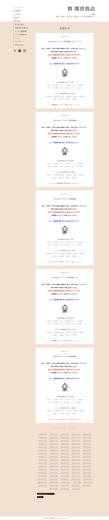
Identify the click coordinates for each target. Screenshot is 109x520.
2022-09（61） (65, 463)
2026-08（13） (43, 434)
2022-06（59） (43, 466)
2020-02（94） (77, 482)
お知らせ (18, 14)
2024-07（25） (43, 450)
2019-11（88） (54, 485)
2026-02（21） (54, 437)
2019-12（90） (43, 485)
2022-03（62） (76, 466)
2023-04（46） (43, 459)
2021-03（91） (43, 475)
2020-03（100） (65, 482)
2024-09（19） (76, 447)
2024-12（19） (43, 447)
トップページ (19, 7)
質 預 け (17, 18)
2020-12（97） (76, 475)
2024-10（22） (65, 447)
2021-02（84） (54, 475)
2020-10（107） (42, 479)
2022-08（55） (76, 463)
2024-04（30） (76, 450)
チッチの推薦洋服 (21, 35)
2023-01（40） (76, 459)
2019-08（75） (87, 485)
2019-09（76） (76, 485)
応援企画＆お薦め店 (21, 28)
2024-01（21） (54, 453)
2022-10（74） (54, 463)
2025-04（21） (54, 443)
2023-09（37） (43, 456)
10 (76, 428)
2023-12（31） (65, 453)
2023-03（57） (54, 459)
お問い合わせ (19, 45)
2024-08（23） (87, 447)
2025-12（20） (76, 437)
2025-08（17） (65, 440)
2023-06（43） (76, 456)
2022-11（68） (43, 463)
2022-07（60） (87, 463)
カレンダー (18, 41)
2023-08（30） (54, 456)
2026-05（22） (76, 434)
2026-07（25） (54, 434)
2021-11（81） (65, 469)
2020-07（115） (76, 479)
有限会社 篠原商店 (50, 518)
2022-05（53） (54, 466)
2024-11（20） (54, 447)
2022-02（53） (87, 466)
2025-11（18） (87, 437)
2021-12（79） (54, 469)
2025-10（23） (43, 440)
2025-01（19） (87, 443)
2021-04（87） (87, 472)
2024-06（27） (54, 450)
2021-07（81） (54, 472)
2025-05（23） (43, 443)
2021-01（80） (65, 475)
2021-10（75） (76, 469)
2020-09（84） (54, 479)
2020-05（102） (42, 482)
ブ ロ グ (17, 38)
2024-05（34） (65, 450)
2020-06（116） (87, 479)
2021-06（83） (65, 472)
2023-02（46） (65, 459)
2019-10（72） (65, 485)
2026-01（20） (65, 437)
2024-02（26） (43, 453)
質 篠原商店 (81, 8)
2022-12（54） (87, 459)
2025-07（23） (76, 440)
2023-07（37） (65, 456)
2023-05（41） (87, 456)
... (79, 428)
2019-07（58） (54, 488)
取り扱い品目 (19, 24)
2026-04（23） (87, 434)
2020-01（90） (88, 482)
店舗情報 (18, 11)
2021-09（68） (87, 469)
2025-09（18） (54, 440)
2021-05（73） (76, 472)
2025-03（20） (65, 443)
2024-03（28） (87, 450)
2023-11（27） (76, 453)
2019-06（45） (65, 488)
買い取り (18, 21)
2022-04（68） (65, 466)
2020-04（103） (54, 482)
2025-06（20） (87, 440)
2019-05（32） (76, 488)
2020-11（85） (87, 475)
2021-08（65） (43, 472)
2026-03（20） (43, 437)
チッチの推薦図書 (21, 31)
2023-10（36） (87, 453)
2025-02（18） (76, 443)
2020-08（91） (65, 479)
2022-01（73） (43, 469)
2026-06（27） (65, 434)
